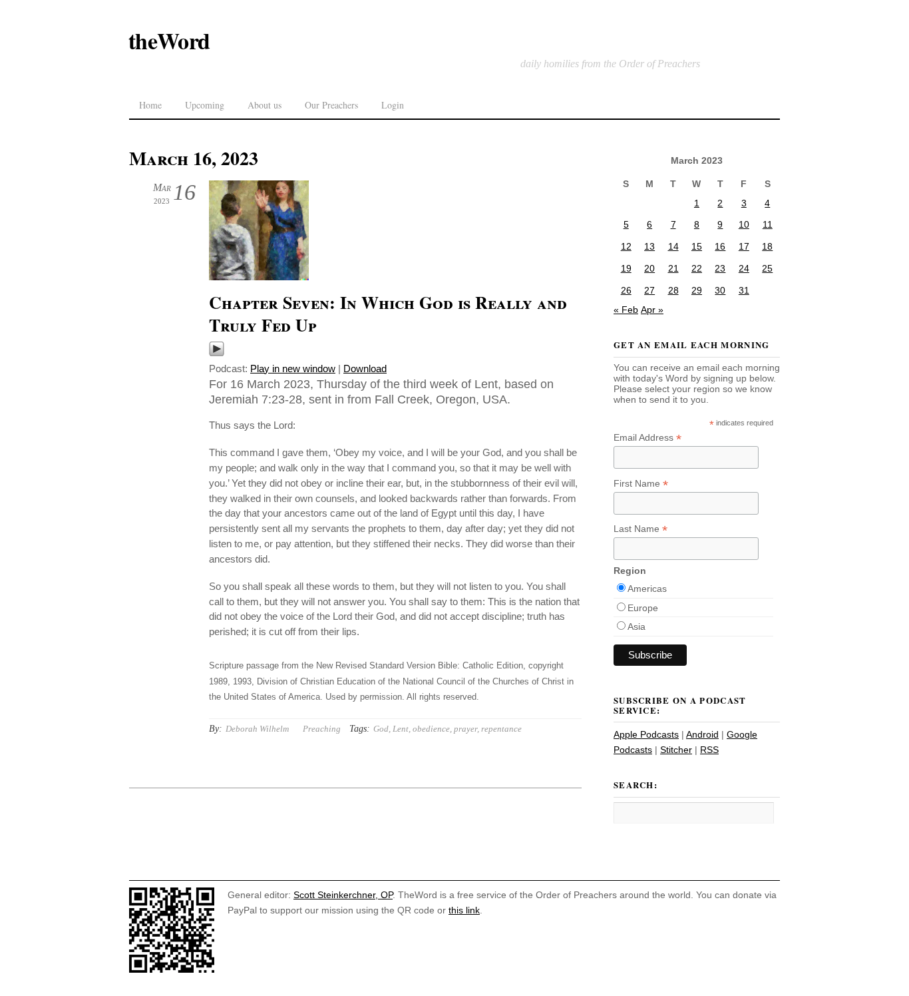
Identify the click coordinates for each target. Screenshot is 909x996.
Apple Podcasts (646, 734)
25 (767, 268)
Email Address (647, 437)
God (381, 729)
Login (392, 105)
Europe (643, 608)
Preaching (322, 729)
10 (744, 224)
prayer (465, 729)
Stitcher (676, 749)
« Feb (626, 309)
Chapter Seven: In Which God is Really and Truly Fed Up (388, 314)
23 (720, 268)
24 (744, 268)
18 (767, 246)
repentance (501, 729)
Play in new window (292, 368)
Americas (647, 588)
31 (744, 290)
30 (720, 290)
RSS (709, 749)
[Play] (216, 353)
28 (673, 290)
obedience (431, 729)
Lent (401, 729)
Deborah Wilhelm (257, 729)
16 (720, 246)
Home (150, 105)
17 (744, 246)
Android (702, 734)
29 (696, 290)
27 (649, 290)
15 (696, 246)
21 (673, 268)
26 (626, 290)
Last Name (640, 529)
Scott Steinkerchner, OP (343, 894)
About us (264, 105)
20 (649, 268)
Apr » (652, 309)
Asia (636, 626)
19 (626, 268)
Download (365, 368)
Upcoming (204, 105)
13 (649, 246)
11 (768, 224)
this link (464, 910)
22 (696, 268)
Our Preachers (331, 105)
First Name (641, 483)
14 (673, 246)
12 (626, 246)
